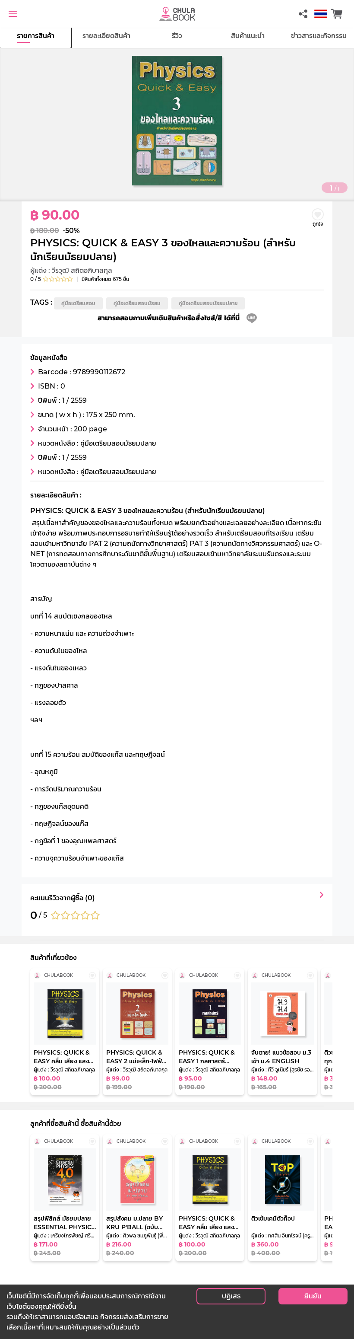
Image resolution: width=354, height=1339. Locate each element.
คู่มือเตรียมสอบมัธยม (137, 303)
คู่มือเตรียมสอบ (78, 303)
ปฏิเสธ (231, 1296)
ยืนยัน (313, 1296)
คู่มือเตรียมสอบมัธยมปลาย (208, 303)
